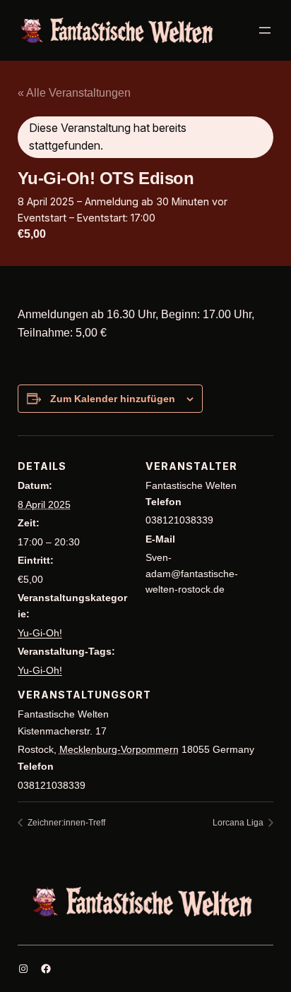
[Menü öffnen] (264, 30)
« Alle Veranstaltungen (74, 93)
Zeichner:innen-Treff (65, 823)
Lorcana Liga (239, 823)
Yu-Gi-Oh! (40, 633)
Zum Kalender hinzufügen (112, 398)
